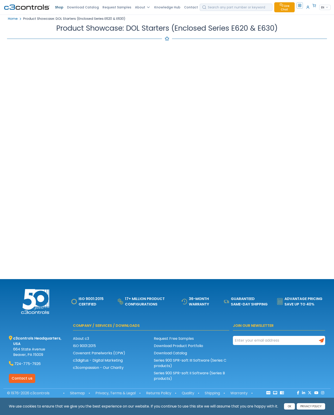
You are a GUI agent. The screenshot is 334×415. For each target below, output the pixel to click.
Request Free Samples (174, 338)
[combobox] (325, 7)
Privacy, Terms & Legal (115, 393)
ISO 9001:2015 (84, 345)
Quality (188, 393)
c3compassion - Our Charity (98, 367)
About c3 (81, 338)
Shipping (212, 393)
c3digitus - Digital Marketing (98, 360)
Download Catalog (170, 353)
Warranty (239, 393)
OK (289, 406)
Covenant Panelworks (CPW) (99, 353)
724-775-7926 (27, 363)
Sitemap (77, 393)
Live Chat (285, 7)
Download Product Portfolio (178, 345)
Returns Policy (158, 393)
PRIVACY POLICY (311, 406)
